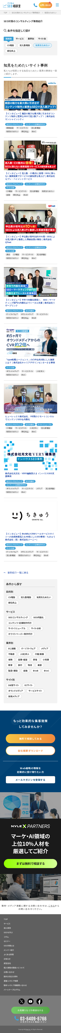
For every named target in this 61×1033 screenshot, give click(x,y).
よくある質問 (9, 954)
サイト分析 (36, 628)
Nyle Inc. (28, 1029)
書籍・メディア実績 (11, 981)
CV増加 (10, 45)
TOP (5, 12)
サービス (20, 38)
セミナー (7, 941)
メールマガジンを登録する (30, 779)
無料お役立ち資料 (11, 976)
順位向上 (11, 50)
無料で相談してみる (30, 738)
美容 (40, 665)
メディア (44, 648)
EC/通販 (12, 648)
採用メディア (14, 696)
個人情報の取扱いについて (14, 967)
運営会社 (7, 963)
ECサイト (29, 685)
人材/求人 (24, 654)
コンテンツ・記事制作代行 (20, 622)
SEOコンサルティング (18, 617)
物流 (30, 665)
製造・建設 (13, 670)
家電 (35, 659)
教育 (10, 665)
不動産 (11, 654)
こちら (51, 905)
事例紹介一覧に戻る (17, 572)
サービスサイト (35, 690)
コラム (6, 937)
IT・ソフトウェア (28, 648)
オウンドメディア (15, 690)
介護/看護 (39, 654)
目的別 (8, 38)
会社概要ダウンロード (30, 750)
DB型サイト (13, 685)
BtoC (46, 670)
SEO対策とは (9, 945)
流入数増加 (25, 45)
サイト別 (42, 38)
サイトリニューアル (16, 628)
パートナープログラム (12, 989)
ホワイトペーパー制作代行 (20, 633)
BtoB (35, 670)
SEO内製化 (38, 617)
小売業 (46, 659)
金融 (25, 670)
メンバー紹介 (9, 950)
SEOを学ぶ (8, 932)
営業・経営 (22, 659)
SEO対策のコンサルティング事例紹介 (26, 12)
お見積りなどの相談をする (30, 1010)
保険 (10, 659)
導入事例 (7, 928)
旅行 (20, 665)
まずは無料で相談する (30, 863)
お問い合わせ (45, 5)
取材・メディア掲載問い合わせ (15, 985)
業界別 (31, 38)
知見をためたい (43, 45)
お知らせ (7, 959)
